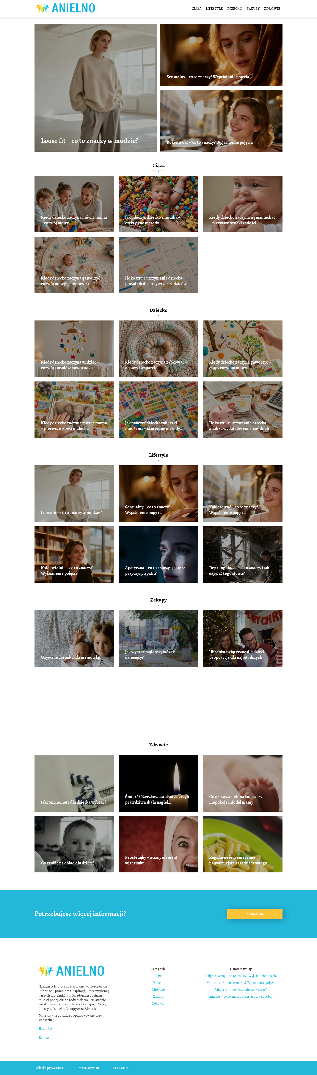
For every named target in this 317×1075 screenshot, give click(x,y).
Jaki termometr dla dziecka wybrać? (73, 802)
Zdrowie (272, 8)
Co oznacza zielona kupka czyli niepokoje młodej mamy (237, 799)
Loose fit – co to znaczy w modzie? (89, 140)
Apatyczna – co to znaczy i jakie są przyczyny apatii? (155, 570)
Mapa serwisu (88, 1068)
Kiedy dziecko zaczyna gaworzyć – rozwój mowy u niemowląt (72, 281)
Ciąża (197, 8)
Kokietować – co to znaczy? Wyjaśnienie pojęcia (210, 142)
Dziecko (234, 8)
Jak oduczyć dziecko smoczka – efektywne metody (152, 220)
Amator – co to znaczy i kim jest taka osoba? (241, 996)
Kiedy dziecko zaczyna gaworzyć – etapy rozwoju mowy (240, 365)
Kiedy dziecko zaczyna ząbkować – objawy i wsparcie (156, 365)
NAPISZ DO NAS (254, 914)
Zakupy (253, 8)
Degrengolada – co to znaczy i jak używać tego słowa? (239, 570)
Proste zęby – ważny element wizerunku (151, 860)
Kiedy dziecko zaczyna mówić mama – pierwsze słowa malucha (74, 425)
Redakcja (47, 1028)
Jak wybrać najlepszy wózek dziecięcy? (150, 654)
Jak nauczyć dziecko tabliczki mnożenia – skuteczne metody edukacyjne (152, 425)
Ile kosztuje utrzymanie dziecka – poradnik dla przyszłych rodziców (156, 281)
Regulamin (121, 1068)
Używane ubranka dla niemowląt (71, 657)
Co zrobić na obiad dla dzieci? (67, 863)
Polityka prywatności (50, 1068)
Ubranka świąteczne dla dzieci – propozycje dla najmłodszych (238, 654)
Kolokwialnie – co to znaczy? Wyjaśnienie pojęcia (67, 570)
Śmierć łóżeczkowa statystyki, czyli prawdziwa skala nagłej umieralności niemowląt (157, 799)
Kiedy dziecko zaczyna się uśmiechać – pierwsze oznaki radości (242, 220)
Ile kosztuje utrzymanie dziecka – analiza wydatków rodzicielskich (239, 425)
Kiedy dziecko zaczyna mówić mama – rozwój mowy (74, 220)
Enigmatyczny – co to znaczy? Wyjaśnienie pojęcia (241, 975)
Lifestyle (214, 8)
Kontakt (46, 1038)
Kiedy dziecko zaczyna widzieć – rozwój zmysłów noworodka (70, 365)
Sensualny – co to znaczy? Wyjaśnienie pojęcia (208, 77)
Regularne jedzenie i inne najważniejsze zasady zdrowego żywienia (238, 860)
